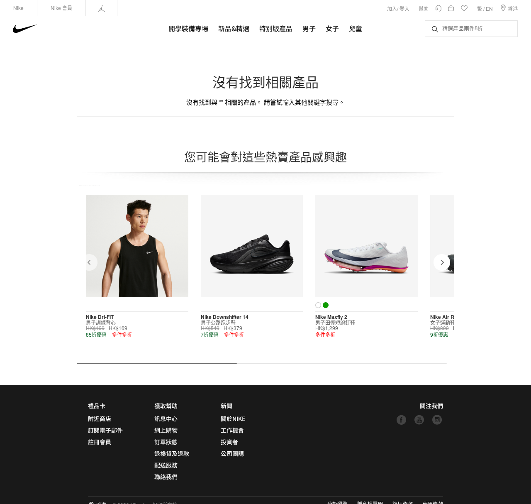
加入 (392, 8)
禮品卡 (96, 405)
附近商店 (99, 418)
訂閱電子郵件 (105, 430)
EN (489, 8)
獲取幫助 (166, 405)
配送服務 (166, 465)
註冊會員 (99, 442)
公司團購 (232, 453)
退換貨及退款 (171, 453)
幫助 (424, 8)
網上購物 (166, 430)
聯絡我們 (166, 476)
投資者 (229, 442)
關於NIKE (233, 418)
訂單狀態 (166, 442)
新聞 (226, 405)
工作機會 (232, 430)
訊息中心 (166, 418)
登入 (404, 8)
